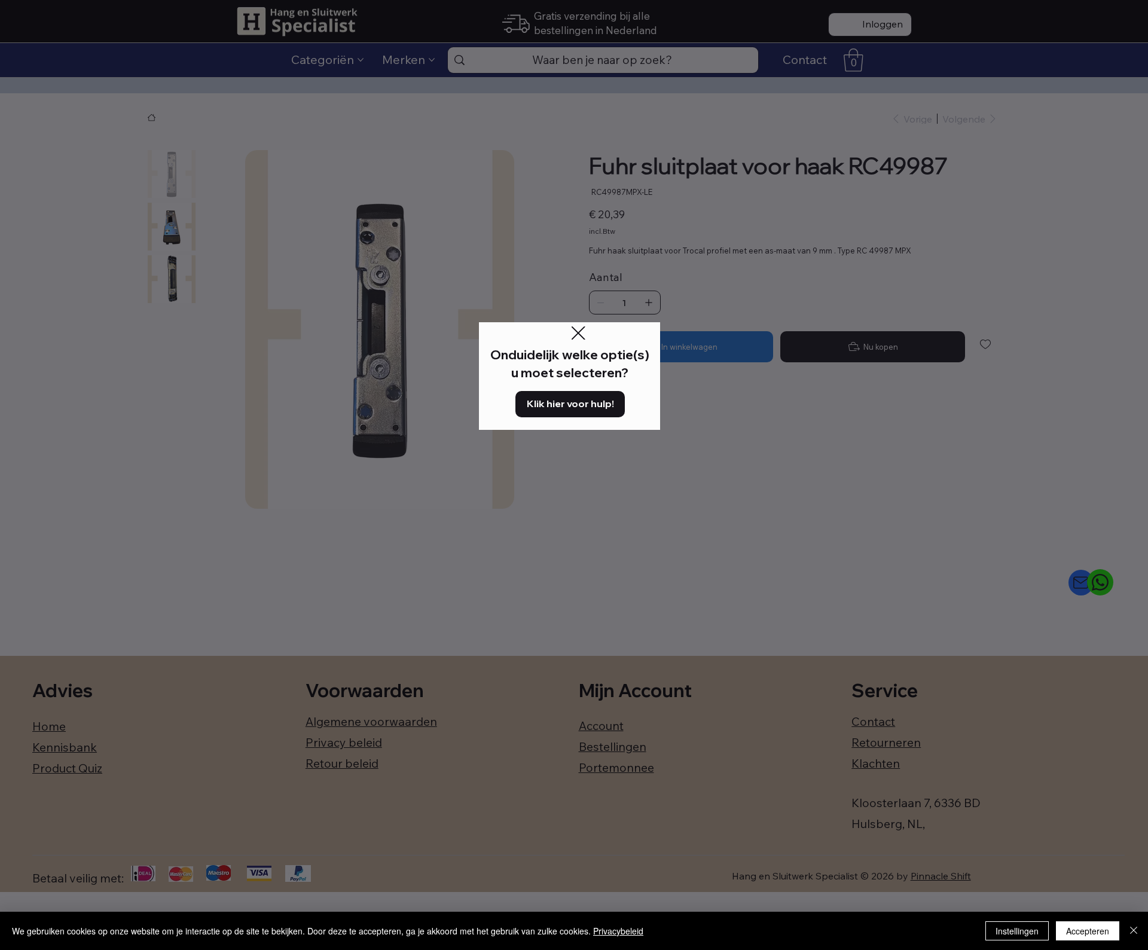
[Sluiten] (1133, 930)
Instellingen (1017, 931)
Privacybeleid (618, 931)
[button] (578, 333)
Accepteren (1087, 931)
